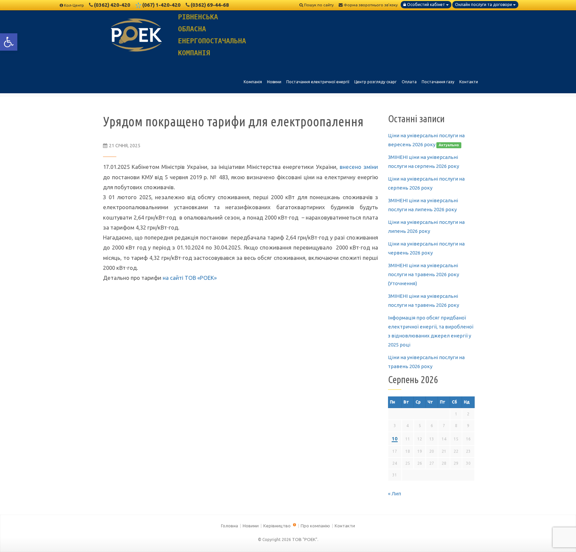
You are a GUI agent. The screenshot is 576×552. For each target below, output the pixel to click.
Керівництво (277, 525)
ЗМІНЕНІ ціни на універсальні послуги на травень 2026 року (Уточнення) (423, 274)
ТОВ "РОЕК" (304, 539)
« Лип (394, 493)
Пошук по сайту (318, 5)
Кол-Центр (74, 5)
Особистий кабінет (426, 4)
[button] (8, 42)
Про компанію (315, 525)
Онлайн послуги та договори (484, 4)
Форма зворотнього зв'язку (370, 5)
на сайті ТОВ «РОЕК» (190, 278)
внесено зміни (359, 167)
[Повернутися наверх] (559, 535)
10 (395, 438)
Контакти (345, 525)
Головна (229, 525)
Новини (251, 525)
